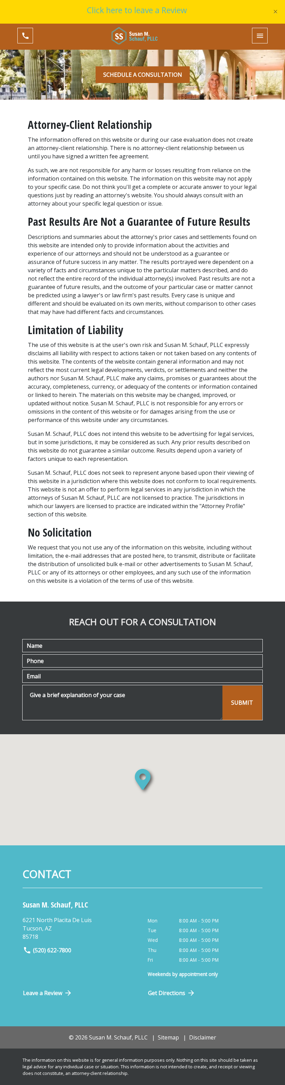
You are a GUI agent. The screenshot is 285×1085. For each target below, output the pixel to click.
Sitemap (168, 1037)
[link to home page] (143, 36)
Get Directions (166, 993)
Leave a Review (42, 993)
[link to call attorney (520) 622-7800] (25, 35)
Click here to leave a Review (137, 10)
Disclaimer (202, 1037)
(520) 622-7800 (52, 950)
